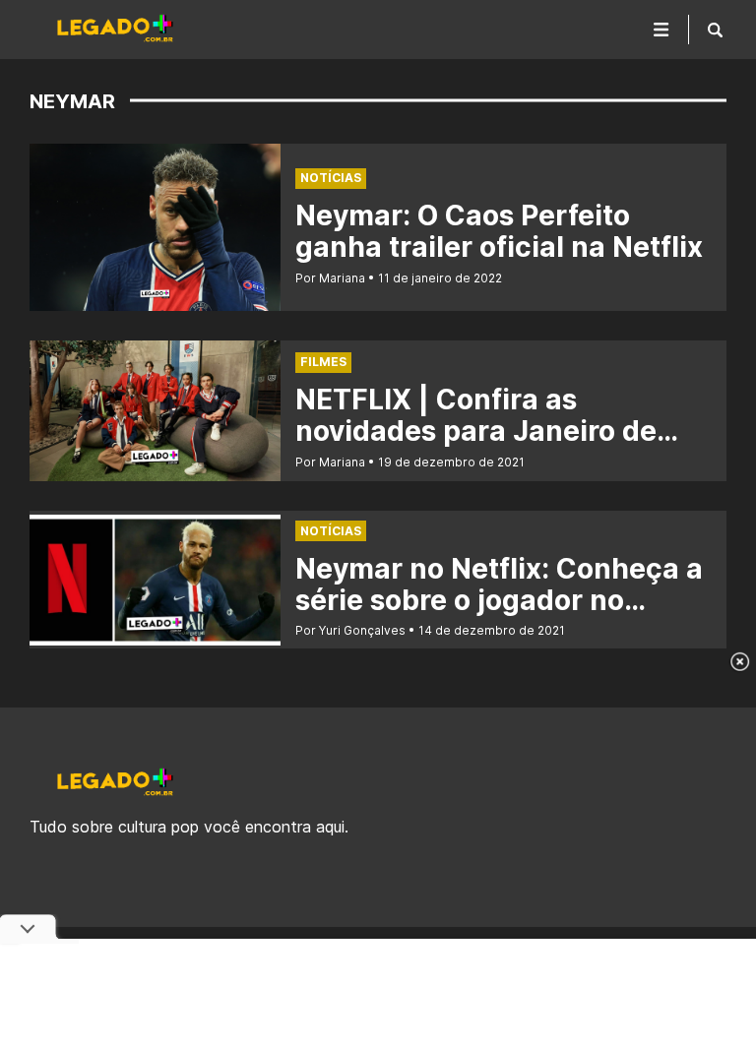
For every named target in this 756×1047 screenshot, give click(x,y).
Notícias (330, 177)
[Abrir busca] (715, 29)
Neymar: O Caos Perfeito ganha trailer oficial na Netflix (499, 231)
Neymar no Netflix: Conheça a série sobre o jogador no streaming (499, 600)
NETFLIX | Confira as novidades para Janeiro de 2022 (476, 431)
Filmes (323, 361)
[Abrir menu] (661, 29)
